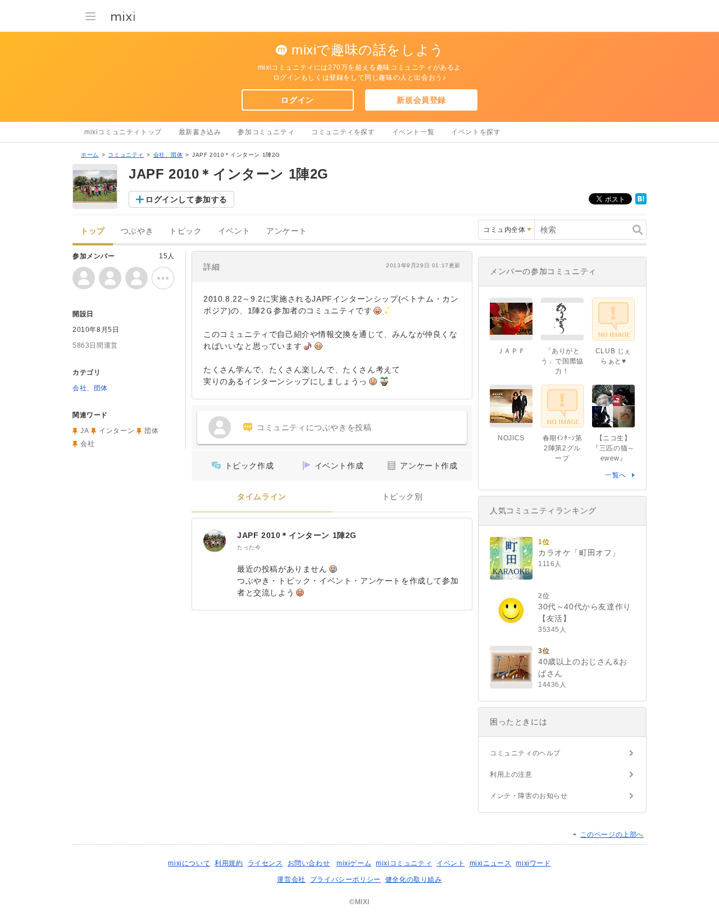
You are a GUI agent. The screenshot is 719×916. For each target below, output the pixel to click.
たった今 (249, 547)
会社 (87, 444)
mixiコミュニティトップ (123, 132)
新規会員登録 (421, 99)
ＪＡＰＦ (511, 351)
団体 (151, 431)
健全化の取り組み (413, 879)
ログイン (297, 99)
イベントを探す (475, 132)
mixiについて (189, 863)
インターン (116, 431)
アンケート (286, 231)
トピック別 (402, 497)
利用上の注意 (511, 774)
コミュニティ (126, 155)
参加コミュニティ (266, 132)
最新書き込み (200, 132)
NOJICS (511, 438)
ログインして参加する (186, 199)
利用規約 (229, 863)
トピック (185, 231)
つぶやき (137, 231)
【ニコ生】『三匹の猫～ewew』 (613, 448)
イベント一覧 (413, 132)
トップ (92, 231)
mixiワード (533, 863)
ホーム (90, 155)
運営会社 (291, 879)
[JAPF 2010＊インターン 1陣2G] (214, 541)
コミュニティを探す (343, 132)
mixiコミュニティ (404, 863)
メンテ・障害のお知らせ (529, 796)
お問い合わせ (309, 863)
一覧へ (615, 475)
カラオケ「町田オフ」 (579, 552)
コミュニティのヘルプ (525, 753)
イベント (234, 231)
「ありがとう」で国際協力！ (562, 361)
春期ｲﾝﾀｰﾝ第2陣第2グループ (563, 448)
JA (84, 431)
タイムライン (261, 497)
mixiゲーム (353, 863)
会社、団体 (168, 155)
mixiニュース (491, 863)
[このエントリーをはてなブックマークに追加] (641, 202)
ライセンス (265, 863)
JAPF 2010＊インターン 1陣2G (297, 535)
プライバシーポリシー (345, 879)
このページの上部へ (612, 834)
